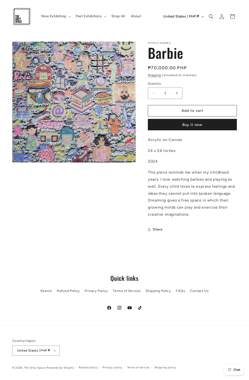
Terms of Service (127, 291)
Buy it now (192, 125)
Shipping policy (165, 367)
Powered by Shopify (60, 367)
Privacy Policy (96, 291)
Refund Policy (68, 291)
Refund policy (88, 367)
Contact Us (199, 291)
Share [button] (157, 229)
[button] (55, 16)
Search (46, 291)
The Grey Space (35, 367)
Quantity (154, 83)
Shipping (154, 75)
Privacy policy (112, 367)
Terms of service (138, 367)
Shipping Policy (158, 291)
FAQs (180, 291)
